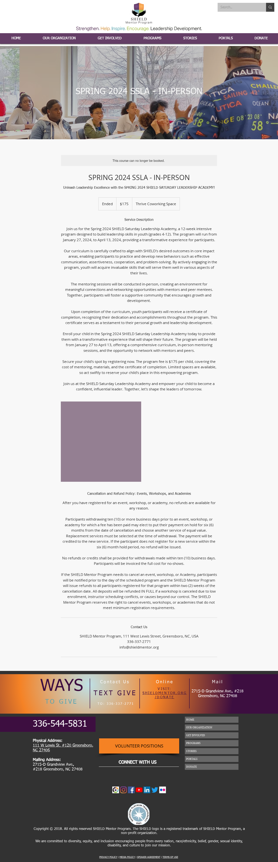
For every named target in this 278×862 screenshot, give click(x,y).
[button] (225, 38)
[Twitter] (154, 790)
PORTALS (192, 758)
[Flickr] (162, 790)
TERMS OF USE (170, 857)
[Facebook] (131, 790)
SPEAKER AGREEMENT (148, 857)
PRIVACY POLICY (108, 857)
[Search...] (270, 7)
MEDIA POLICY (127, 857)
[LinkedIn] (147, 790)
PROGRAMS (193, 743)
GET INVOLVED (195, 735)
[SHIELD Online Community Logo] (115, 790)
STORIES (191, 751)
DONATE (191, 766)
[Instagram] (123, 790)
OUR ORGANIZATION (199, 727)
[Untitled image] (101, 442)
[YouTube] (139, 790)
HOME (190, 719)
